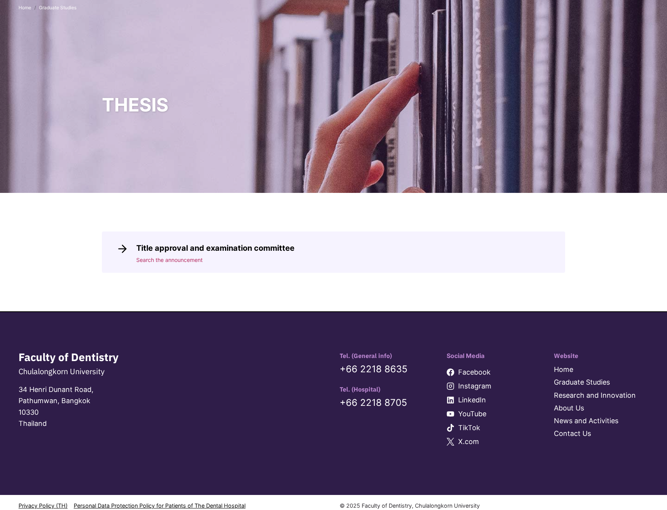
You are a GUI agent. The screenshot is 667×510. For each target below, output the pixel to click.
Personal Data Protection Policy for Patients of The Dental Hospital (159, 505)
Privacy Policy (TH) (43, 505)
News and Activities (586, 421)
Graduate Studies (582, 382)
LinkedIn (472, 400)
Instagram (474, 386)
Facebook (474, 372)
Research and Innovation (595, 395)
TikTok (469, 428)
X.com (468, 441)
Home (563, 369)
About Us (569, 408)
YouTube (472, 414)
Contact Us (572, 433)
